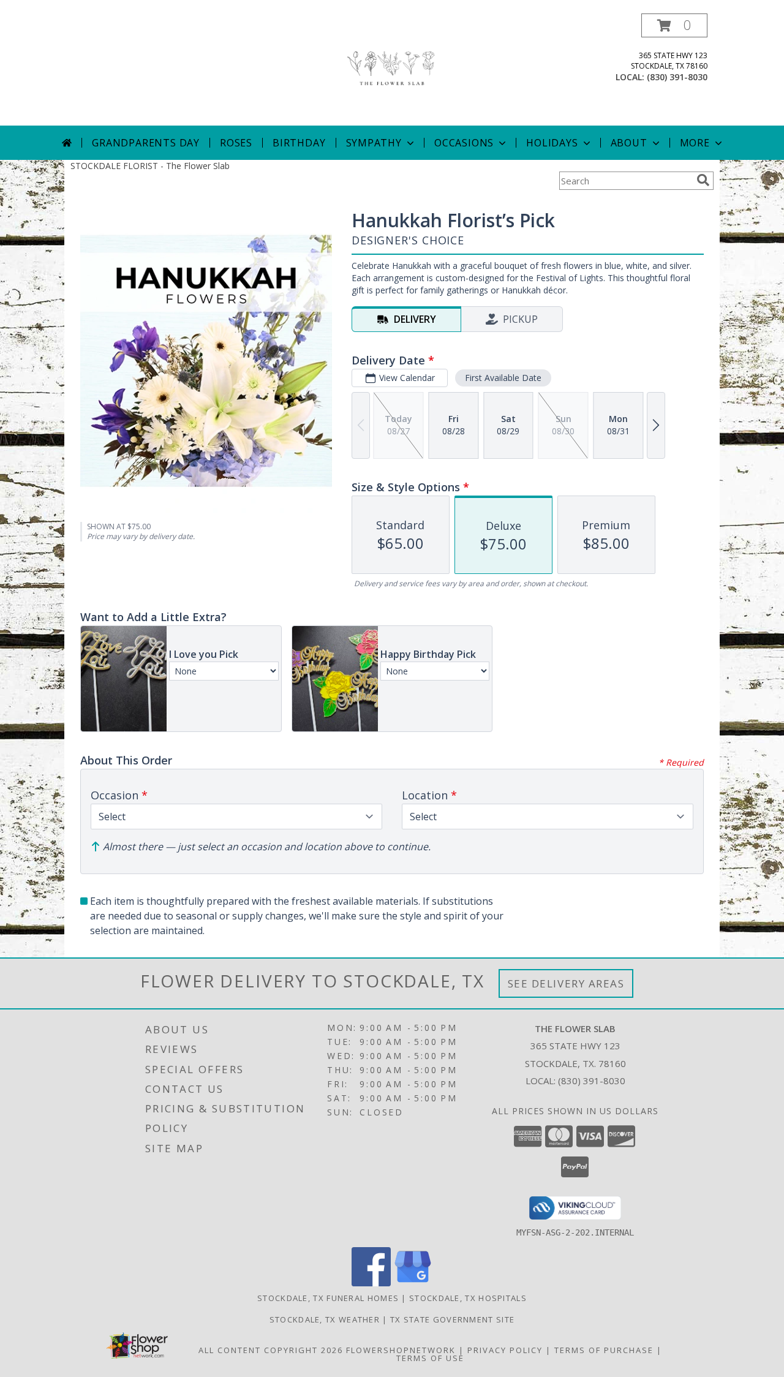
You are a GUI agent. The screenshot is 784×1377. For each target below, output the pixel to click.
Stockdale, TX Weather (325, 1319)
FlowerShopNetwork (401, 1350)
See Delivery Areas (566, 983)
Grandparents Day (146, 142)
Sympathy (374, 142)
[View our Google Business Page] (412, 1283)
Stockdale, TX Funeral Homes (328, 1297)
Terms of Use (430, 1358)
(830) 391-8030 (677, 77)
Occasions (464, 142)
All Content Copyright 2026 (270, 1350)
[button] (674, 25)
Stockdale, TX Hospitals (468, 1297)
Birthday (299, 142)
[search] (703, 180)
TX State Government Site (452, 1319)
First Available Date (503, 377)
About (629, 142)
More (695, 142)
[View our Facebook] (371, 1283)
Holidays (552, 142)
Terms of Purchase (604, 1350)
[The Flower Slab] (392, 69)
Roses (236, 142)
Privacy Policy (505, 1350)
